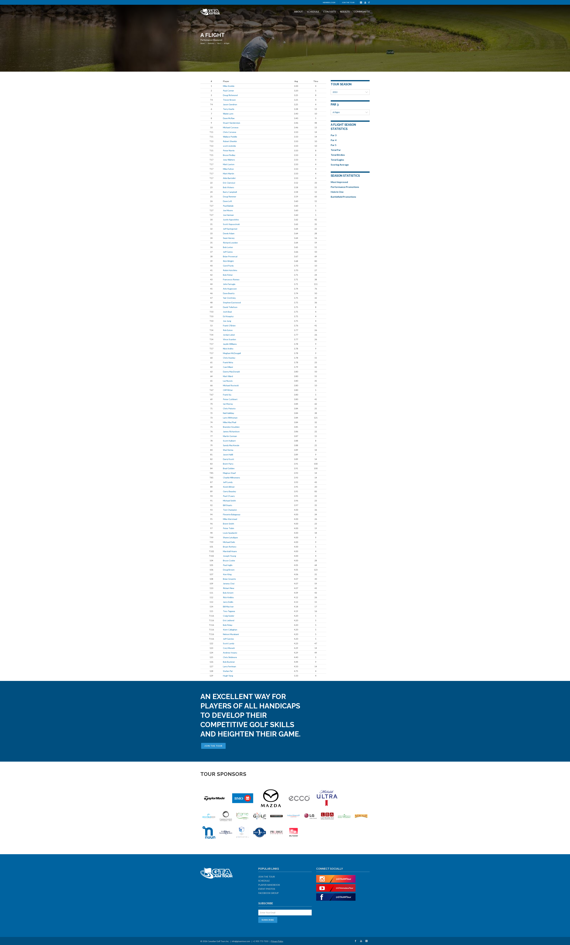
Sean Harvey (229, 238)
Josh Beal (227, 311)
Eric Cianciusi (229, 182)
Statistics (211, 43)
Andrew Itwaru (230, 652)
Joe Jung (227, 321)
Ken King (227, 574)
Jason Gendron (230, 104)
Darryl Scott (228, 459)
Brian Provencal (230, 256)
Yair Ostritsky (229, 298)
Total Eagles (337, 159)
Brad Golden (229, 468)
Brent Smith (228, 523)
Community (362, 11)
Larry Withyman (230, 417)
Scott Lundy (228, 643)
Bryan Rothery (229, 546)
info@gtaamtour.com (241, 941)
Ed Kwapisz (228, 316)
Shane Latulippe (230, 537)
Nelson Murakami (231, 634)
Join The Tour (348, 2)
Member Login (329, 2)
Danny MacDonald (231, 371)
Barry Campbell (230, 192)
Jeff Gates (228, 252)
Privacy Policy (277, 941)
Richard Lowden (230, 242)
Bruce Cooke (229, 560)
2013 (335, 92)
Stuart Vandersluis (231, 123)
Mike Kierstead (230, 519)
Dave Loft (227, 201)
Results (345, 11)
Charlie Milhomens (231, 477)
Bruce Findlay (229, 155)
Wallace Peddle (230, 136)
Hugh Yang (228, 675)
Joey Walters (229, 159)
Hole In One (337, 191)
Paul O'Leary (229, 496)
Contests (329, 11)
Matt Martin (228, 173)
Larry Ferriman (229, 666)
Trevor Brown (229, 100)
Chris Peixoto (229, 408)
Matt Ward (228, 376)
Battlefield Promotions (343, 196)
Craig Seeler (228, 615)
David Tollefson (230, 307)
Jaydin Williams (230, 344)
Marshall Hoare (230, 551)
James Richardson (231, 431)
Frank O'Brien (229, 325)
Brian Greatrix (229, 579)
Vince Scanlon (229, 339)
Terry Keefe (228, 109)
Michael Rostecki (231, 385)
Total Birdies (338, 154)
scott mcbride (229, 146)
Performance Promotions (345, 186)
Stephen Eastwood (232, 302)
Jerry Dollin (228, 602)
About (298, 11)
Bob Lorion (228, 247)
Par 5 (333, 145)
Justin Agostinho (231, 219)
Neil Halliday (228, 413)
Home (202, 43)
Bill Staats (227, 505)
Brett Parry (228, 463)
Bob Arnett (228, 592)
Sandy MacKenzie (231, 445)
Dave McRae (229, 118)
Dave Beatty (229, 293)
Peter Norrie (229, 150)
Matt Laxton (228, 164)
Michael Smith (229, 500)
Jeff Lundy (228, 482)
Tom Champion (230, 510)
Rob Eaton (228, 330)
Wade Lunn (228, 113)
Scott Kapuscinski (231, 224)
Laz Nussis (228, 381)
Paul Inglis (227, 565)
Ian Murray (228, 404)
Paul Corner (228, 90)
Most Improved (339, 182)
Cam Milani (228, 367)
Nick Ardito (228, 348)
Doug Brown (229, 569)
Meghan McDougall (232, 353)
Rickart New (228, 588)
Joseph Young (229, 556)
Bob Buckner (229, 662)
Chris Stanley (229, 358)
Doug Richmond (230, 95)
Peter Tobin (228, 528)
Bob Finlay (227, 625)
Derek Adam (228, 233)
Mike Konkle (228, 86)
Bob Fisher (228, 275)
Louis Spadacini (230, 533)
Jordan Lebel (229, 334)
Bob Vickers (228, 187)
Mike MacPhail (229, 422)
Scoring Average (340, 164)
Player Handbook (269, 884)
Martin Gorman (230, 436)
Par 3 (219, 43)
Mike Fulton (228, 169)
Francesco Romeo (231, 279)
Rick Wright (228, 261)
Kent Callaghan (230, 629)
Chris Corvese (229, 132)
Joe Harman (228, 215)
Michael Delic (229, 542)
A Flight (336, 112)
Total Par (336, 149)
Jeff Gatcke (228, 639)
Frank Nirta (228, 362)
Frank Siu (227, 394)
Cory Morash (229, 648)
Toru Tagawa (229, 611)
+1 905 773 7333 (260, 941)
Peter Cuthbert (230, 399)
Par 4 (333, 140)
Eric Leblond (228, 620)
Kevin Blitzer (229, 487)
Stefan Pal (227, 671)
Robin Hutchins (230, 270)
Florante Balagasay (231, 514)
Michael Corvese (230, 127)
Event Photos (266, 888)
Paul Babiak (228, 205)
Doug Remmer (229, 196)
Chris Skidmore (230, 657)
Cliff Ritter (228, 390)
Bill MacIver (228, 606)
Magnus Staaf (229, 473)
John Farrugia (229, 284)
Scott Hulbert (229, 440)
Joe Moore (228, 210)
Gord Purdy (228, 265)
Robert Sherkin (230, 141)
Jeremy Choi (228, 583)
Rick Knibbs (228, 597)
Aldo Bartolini (229, 178)
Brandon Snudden (231, 427)
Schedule (313, 11)
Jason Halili (228, 454)
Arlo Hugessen (230, 288)
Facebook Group (268, 893)
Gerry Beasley (229, 491)
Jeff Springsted (230, 229)
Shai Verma (228, 450)
